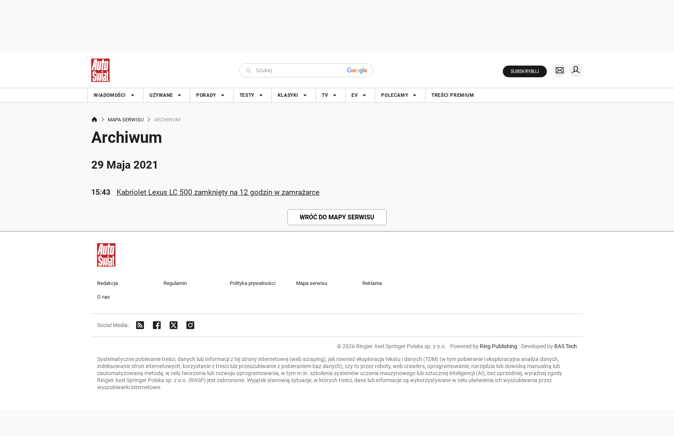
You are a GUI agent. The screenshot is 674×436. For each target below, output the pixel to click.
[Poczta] (560, 70)
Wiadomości (110, 95)
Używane (161, 95)
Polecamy (394, 95)
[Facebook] (156, 325)
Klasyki (288, 95)
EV (354, 95)
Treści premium (452, 95)
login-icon (576, 70)
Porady (206, 95)
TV (325, 95)
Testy (246, 95)
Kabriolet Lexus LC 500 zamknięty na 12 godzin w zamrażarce (218, 192)
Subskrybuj (525, 71)
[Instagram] (190, 325)
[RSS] (140, 325)
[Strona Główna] (100, 70)
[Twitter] (173, 325)
